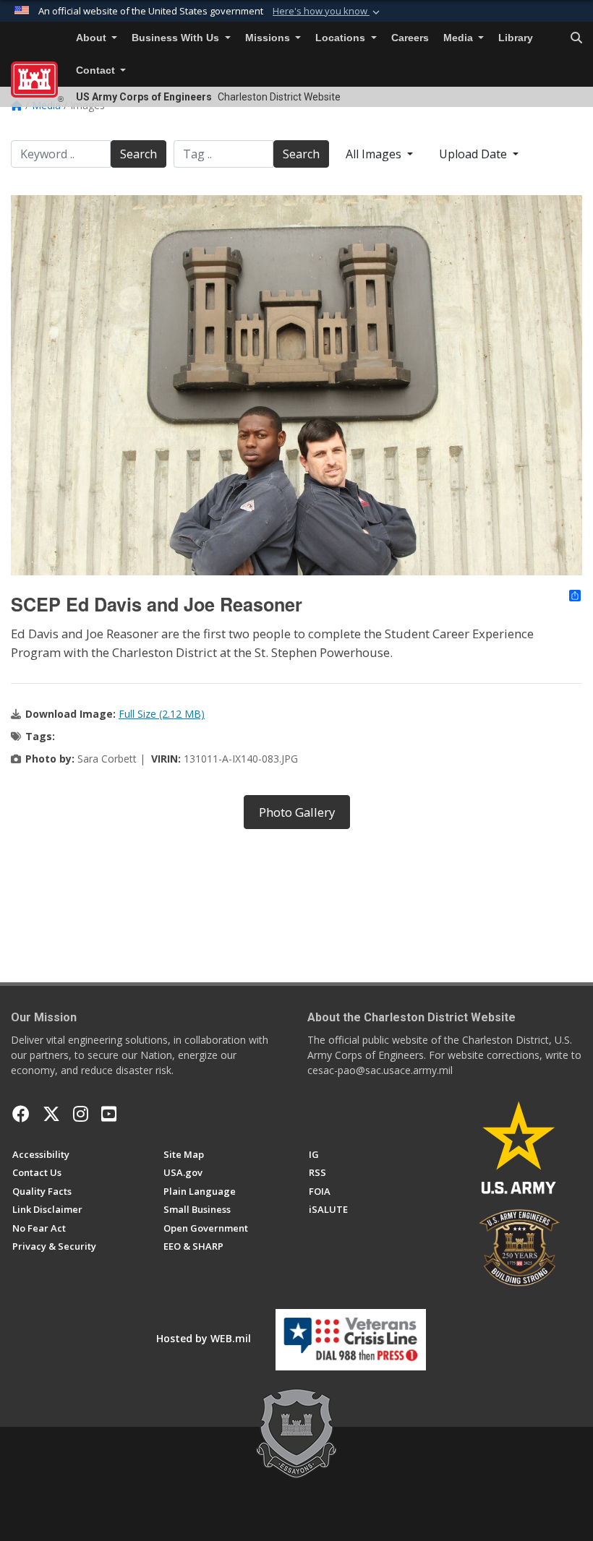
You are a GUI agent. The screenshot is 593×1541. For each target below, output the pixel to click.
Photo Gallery (297, 812)
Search (138, 154)
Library (515, 38)
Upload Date (474, 154)
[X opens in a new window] (51, 1114)
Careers (410, 38)
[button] (328, 11)
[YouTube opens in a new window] (108, 1114)
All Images (375, 154)
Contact (97, 70)
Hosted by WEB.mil (203, 1338)
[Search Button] (576, 38)
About (92, 38)
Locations (341, 38)
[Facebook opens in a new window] (21, 1114)
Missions (269, 38)
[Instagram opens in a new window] (80, 1114)
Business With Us (177, 38)
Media (459, 38)
